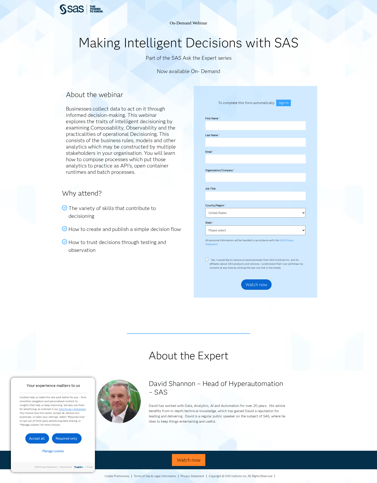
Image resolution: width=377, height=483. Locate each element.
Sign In (283, 103)
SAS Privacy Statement (72, 409)
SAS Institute (102, 13)
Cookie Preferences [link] (117, 476)
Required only (66, 438)
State (209, 222)
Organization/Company (219, 170)
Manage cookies (53, 451)
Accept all (37, 438)
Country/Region (215, 205)
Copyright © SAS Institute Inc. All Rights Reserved (240, 476)
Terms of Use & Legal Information (155, 476)
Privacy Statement (192, 476)
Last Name (212, 135)
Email (209, 151)
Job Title (210, 188)
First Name (212, 118)
